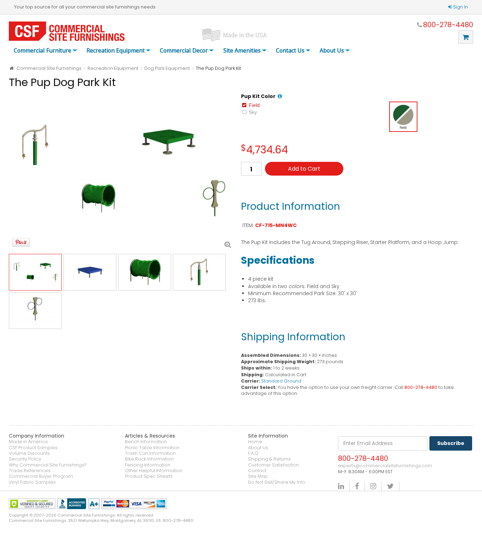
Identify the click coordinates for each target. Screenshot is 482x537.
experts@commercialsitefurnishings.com (385, 466)
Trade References (29, 471)
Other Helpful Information (153, 471)
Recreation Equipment (115, 51)
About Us (332, 51)
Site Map (258, 476)
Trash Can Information (150, 453)
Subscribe (450, 443)
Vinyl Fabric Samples (32, 482)
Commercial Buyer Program (41, 476)
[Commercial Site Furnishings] (67, 31)
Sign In (460, 7)
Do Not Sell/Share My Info (276, 482)
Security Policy (25, 459)
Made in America (28, 442)
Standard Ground (281, 381)
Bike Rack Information (149, 459)
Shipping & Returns (269, 459)
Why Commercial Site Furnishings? (48, 465)
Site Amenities (242, 51)
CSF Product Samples (33, 448)
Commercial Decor (184, 51)
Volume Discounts (29, 453)
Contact (257, 471)
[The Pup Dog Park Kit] (121, 171)
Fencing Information (147, 465)
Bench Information (146, 442)
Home (255, 442)
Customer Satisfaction (273, 465)
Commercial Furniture (42, 51)
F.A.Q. (253, 453)
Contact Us (290, 51)
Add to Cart (304, 169)
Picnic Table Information (152, 448)
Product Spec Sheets (149, 476)
